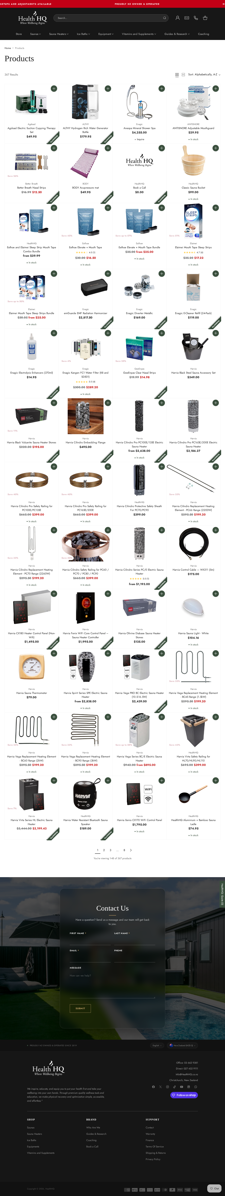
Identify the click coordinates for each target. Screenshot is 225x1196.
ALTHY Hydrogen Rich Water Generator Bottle (85, 130)
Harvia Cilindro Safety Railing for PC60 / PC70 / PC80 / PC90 (85, 572)
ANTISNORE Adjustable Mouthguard (193, 128)
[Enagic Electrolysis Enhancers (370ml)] (32, 346)
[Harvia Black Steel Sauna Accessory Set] (193, 346)
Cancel (161, 18)
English (156, 1045)
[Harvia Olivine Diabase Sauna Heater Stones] (139, 607)
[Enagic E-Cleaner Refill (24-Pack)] (193, 287)
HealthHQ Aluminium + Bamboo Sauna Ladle (193, 822)
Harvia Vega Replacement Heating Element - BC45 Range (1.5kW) (193, 695)
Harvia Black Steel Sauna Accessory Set (193, 373)
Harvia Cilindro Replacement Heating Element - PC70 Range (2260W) (32, 572)
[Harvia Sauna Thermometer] (32, 667)
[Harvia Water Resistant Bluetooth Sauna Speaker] (85, 794)
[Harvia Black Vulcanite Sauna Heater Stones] (32, 416)
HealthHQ (49, 1188)
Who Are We (93, 1127)
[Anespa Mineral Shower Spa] (139, 102)
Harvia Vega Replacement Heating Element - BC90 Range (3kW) (85, 759)
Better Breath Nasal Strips (31, 188)
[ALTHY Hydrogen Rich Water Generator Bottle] (85, 102)
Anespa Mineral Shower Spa (139, 128)
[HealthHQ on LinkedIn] (189, 1087)
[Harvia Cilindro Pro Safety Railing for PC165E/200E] (85, 480)
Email (74, 950)
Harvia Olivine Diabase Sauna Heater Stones (139, 635)
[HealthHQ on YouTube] (182, 1087)
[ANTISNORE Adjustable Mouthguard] (193, 102)
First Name (78, 933)
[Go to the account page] (177, 18)
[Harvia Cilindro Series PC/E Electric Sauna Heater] (139, 543)
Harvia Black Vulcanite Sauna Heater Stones (31, 442)
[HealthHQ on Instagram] (168, 1087)
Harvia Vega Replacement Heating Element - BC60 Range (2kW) (31, 759)
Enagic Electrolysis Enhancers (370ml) (31, 373)
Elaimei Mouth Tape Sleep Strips (193, 247)
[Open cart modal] (205, 18)
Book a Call (139, 188)
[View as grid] (177, 75)
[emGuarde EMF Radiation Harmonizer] (85, 287)
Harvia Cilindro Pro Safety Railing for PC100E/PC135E (31, 508)
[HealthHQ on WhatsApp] (196, 1087)
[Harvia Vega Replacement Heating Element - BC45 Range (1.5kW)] (193, 667)
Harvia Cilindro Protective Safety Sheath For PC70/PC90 (139, 508)
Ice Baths (31, 1140)
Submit (80, 1008)
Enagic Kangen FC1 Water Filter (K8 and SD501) (85, 375)
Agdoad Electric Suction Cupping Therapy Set (32, 130)
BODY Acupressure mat (85, 188)
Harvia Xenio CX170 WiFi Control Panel (139, 820)
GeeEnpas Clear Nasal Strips (139, 373)
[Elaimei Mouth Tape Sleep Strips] (193, 221)
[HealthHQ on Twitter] (161, 1087)
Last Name (122, 933)
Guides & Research (96, 1134)
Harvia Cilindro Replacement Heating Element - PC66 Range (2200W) (193, 508)
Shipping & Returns (156, 1153)
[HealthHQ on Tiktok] (175, 1087)
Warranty (150, 1134)
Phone (118, 950)
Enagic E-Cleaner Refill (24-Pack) (193, 313)
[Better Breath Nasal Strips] (32, 161)
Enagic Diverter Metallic (139, 313)
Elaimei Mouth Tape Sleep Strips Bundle (31, 313)
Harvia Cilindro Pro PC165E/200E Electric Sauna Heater (193, 444)
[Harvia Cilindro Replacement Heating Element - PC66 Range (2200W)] (193, 480)
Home (8, 48)
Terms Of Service (155, 1146)
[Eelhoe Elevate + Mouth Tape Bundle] (139, 221)
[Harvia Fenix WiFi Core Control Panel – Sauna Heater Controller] (85, 607)
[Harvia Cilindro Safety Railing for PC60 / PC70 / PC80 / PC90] (85, 543)
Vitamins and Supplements (40, 1153)
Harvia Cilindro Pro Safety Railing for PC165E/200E (85, 508)
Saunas (30, 1127)
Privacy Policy (153, 1159)
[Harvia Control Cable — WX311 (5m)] (193, 543)
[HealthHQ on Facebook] (154, 1087)
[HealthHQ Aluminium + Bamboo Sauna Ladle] (193, 794)
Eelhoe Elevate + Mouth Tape (85, 247)
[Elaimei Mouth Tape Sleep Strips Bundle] (32, 287)
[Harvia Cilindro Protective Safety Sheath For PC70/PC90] (139, 480)
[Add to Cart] (54, 88)
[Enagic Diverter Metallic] (139, 287)
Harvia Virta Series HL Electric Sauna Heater (31, 822)
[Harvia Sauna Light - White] (193, 607)
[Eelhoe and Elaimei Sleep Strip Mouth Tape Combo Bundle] (32, 221)
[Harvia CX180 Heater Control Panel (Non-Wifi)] (32, 607)
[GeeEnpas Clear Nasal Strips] (139, 346)
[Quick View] (54, 96)
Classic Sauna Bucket (193, 188)
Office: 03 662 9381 (187, 1062)
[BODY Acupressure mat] (85, 161)
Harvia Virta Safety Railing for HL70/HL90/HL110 (193, 759)
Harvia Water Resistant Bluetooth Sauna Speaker (85, 822)
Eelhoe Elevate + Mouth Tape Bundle (139, 247)
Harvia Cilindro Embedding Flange (85, 442)
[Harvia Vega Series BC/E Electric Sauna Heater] (139, 730)
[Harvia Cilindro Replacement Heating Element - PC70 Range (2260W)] (32, 543)
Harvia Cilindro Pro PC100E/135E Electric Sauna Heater (139, 444)
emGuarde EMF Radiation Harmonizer (85, 313)
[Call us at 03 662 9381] (196, 18)
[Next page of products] (131, 850)
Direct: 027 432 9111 (187, 1068)
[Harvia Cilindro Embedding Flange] (85, 416)
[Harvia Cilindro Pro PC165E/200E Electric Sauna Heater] (193, 416)
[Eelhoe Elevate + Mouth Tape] (85, 221)
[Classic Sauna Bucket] (193, 161)
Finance (150, 1140)
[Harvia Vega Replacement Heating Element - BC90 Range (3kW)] (85, 730)
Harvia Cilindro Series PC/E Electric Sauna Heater (139, 572)
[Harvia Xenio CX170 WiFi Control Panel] (139, 794)
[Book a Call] (139, 161)
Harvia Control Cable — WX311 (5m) (193, 570)
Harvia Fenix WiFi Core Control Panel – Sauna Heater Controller (85, 635)
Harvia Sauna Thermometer (31, 693)
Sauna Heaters (34, 1134)
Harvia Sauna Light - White (193, 633)
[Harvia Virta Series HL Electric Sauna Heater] (32, 794)
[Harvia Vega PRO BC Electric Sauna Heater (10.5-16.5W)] (139, 667)
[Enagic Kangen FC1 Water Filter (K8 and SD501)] (85, 346)
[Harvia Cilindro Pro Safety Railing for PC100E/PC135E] (32, 480)
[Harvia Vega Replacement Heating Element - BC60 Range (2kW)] (32, 730)
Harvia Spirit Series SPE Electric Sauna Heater (85, 695)
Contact (150, 1127)
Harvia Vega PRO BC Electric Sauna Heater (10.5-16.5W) (139, 695)
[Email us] (187, 18)
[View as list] (183, 75)
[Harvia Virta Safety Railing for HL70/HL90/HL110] (193, 730)
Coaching (91, 1140)
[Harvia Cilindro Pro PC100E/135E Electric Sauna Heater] (139, 416)
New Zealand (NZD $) (183, 1045)
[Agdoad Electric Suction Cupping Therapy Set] (32, 102)
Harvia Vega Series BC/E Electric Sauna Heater (139, 759)
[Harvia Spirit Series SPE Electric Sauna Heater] (85, 667)
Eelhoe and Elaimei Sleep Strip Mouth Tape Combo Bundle (31, 249)
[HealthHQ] (33, 18)
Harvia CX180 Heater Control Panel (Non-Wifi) (31, 635)
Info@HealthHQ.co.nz (187, 1074)
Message (75, 967)
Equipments (33, 1146)
